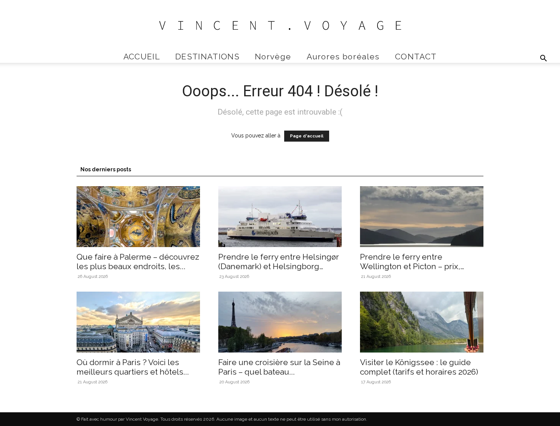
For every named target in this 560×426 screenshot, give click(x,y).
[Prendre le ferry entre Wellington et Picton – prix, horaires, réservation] (421, 216)
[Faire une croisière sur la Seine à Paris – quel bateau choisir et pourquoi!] (280, 322)
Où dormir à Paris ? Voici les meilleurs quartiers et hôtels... (133, 367)
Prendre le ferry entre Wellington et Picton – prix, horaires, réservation (410, 266)
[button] (543, 59)
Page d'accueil (306, 136)
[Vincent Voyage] (280, 25)
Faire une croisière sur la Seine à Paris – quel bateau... (279, 367)
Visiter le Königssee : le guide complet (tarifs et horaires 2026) (419, 367)
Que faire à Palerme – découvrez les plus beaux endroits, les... (138, 261)
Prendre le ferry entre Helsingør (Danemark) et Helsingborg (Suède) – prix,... (278, 266)
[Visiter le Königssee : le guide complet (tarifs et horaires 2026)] (421, 322)
